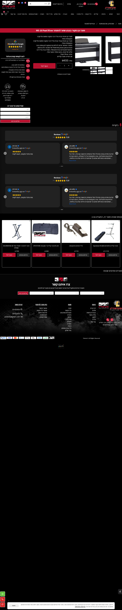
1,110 (107, 251)
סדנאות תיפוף (42, 312)
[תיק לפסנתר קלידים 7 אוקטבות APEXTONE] (46, 238)
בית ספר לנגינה (22, 14)
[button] (118, 37)
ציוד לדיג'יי (68, 319)
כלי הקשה (88, 14)
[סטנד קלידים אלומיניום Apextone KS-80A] (105, 242)
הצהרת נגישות (91, 312)
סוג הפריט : (68, 56)
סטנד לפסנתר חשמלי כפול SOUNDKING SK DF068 (16, 247)
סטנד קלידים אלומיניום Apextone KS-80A (105, 246)
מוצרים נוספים (33, 14)
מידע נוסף (92, 315)
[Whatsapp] (3, 594)
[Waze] (3, 605)
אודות (94, 310)
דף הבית (93, 308)
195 (17, 251)
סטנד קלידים (61, 56)
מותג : (70, 54)
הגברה (65, 14)
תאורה (42, 14)
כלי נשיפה (80, 14)
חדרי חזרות (43, 315)
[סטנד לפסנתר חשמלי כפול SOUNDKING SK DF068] (16, 242)
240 (47, 251)
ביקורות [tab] (115, 125)
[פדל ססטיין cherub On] (76, 238)
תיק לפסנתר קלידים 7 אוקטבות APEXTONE (46, 246)
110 (77, 251)
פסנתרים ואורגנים (65, 312)
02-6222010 (106, 325)
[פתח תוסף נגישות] (120, 591)
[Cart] (2, 14)
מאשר (13, 605)
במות (72, 14)
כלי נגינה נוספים (66, 328)
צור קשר (12, 14)
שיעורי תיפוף (43, 308)
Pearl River (64, 54)
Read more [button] (72, 160)
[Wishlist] (5, 14)
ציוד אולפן (57, 14)
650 (66, 60)
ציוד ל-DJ (49, 14)
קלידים (96, 14)
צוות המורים (43, 317)
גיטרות (103, 14)
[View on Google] (9, 147)
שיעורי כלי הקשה (41, 310)
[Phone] (3, 599)
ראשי (118, 14)
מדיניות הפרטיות (80, 606)
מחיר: (70, 61)
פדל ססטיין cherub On (76, 246)
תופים (111, 14)
